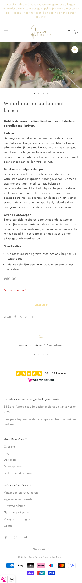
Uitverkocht (41, 305)
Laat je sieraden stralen (18, 473)
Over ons (9, 446)
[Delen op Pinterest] (25, 316)
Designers (10, 460)
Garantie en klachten (17, 512)
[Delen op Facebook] (15, 316)
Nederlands (39, 548)
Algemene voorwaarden (19, 499)
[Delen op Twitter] (20, 316)
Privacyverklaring (14, 506)
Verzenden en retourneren (21, 493)
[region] (41, 340)
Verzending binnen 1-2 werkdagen (41, 345)
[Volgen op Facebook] (6, 537)
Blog (6, 453)
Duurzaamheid (13, 466)
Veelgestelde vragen (17, 519)
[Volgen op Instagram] (16, 537)
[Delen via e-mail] (31, 316)
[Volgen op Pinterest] (25, 537)
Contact (8, 526)
